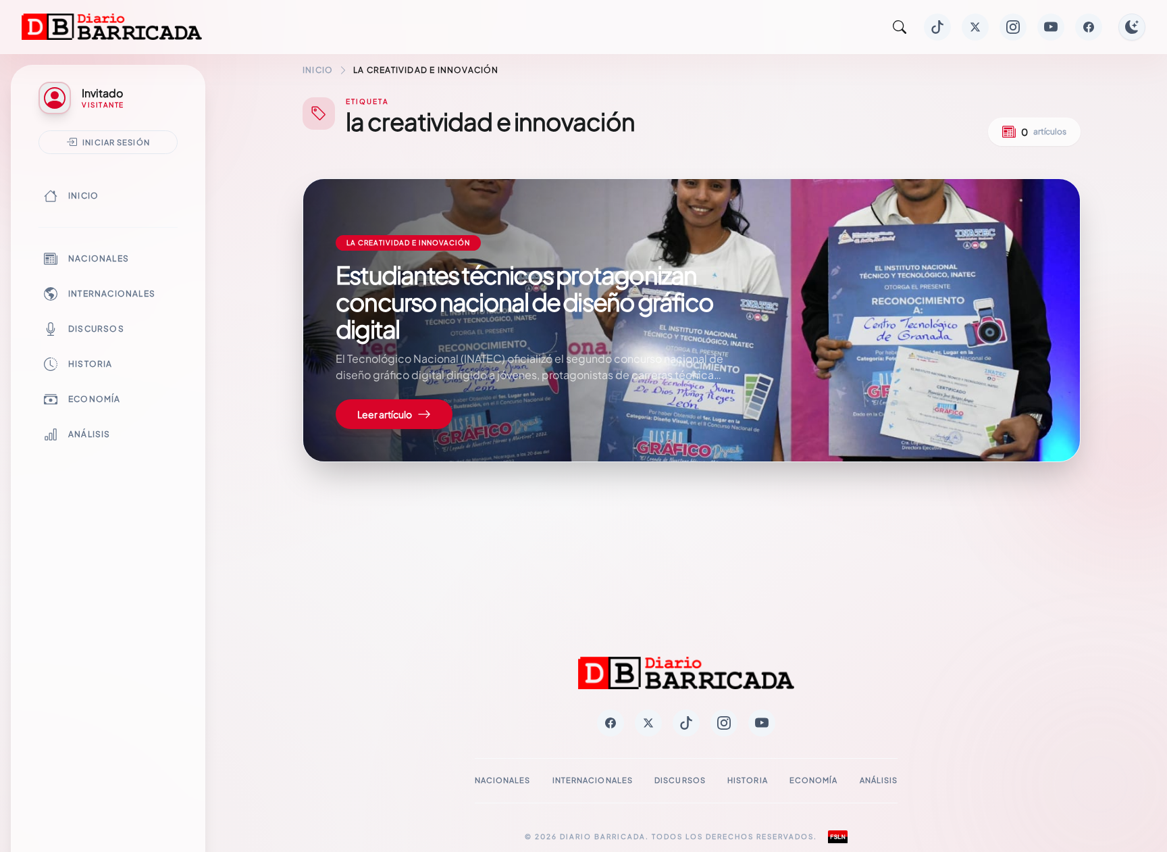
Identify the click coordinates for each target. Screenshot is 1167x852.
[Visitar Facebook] (1088, 27)
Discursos (96, 329)
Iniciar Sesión (116, 142)
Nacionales (98, 258)
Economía (94, 399)
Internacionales (111, 294)
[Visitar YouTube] (1050, 27)
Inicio (83, 196)
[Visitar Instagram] (1013, 27)
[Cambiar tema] (1131, 27)
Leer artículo (384, 414)
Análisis (89, 434)
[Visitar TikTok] (937, 27)
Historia (90, 364)
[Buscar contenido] (899, 27)
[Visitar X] (975, 27)
